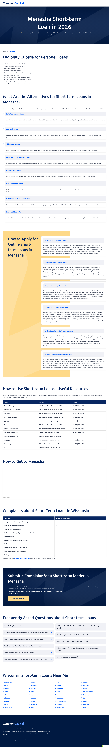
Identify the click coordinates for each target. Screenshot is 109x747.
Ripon (84, 701)
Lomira (59, 685)
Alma (6, 704)
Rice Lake (86, 685)
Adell (6, 691)
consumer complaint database (22, 558)
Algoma (6, 695)
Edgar (32, 695)
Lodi (58, 682)
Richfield (85, 688)
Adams (6, 688)
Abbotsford (8, 682)
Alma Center (8, 707)
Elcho (32, 707)
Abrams (6, 685)
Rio (84, 698)
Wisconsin (5, 51)
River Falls (86, 704)
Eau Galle (33, 688)
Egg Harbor (34, 704)
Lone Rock (60, 688)
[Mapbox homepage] (6, 497)
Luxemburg (60, 698)
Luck (58, 695)
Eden (32, 691)
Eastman (33, 682)
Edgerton (33, 698)
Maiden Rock (61, 707)
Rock (84, 707)
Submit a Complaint (18, 598)
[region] (54, 483)
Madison (59, 704)
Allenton (7, 698)
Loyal (58, 691)
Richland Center (88, 691)
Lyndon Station (61, 701)
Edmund (33, 701)
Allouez (6, 701)
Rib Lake (85, 682)
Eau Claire (34, 685)
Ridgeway (86, 695)
